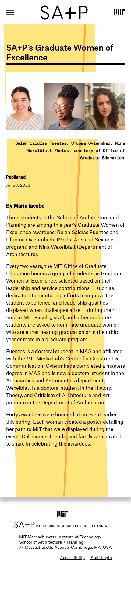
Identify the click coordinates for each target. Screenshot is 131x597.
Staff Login (101, 557)
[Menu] (10, 12)
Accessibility (72, 557)
